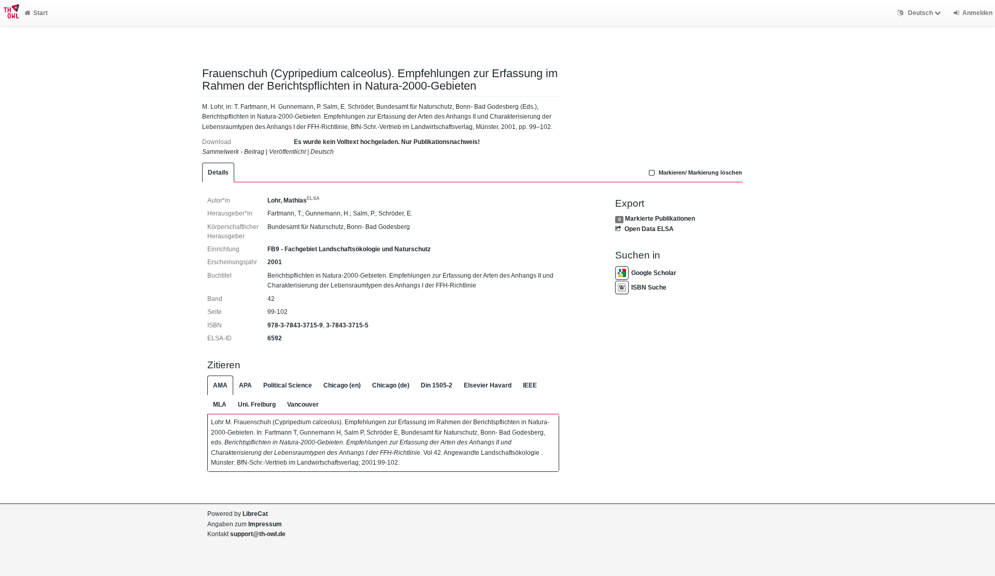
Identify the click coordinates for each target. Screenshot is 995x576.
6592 (274, 338)
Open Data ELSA (648, 229)
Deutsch (920, 13)
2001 (274, 262)
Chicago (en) (342, 385)
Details (218, 172)
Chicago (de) (390, 385)
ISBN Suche (648, 287)
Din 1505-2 (436, 385)
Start (40, 13)
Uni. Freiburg (257, 404)
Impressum (265, 524)
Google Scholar (653, 273)
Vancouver (303, 404)
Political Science (287, 385)
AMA (220, 385)
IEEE (530, 385)
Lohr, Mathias (293, 200)
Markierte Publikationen (660, 218)
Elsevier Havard (487, 385)
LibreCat (255, 513)
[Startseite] (9, 13)
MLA (219, 404)
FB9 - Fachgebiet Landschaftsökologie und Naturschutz (349, 249)
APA (245, 385)
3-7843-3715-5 (347, 325)
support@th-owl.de (258, 534)
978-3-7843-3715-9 (295, 325)
